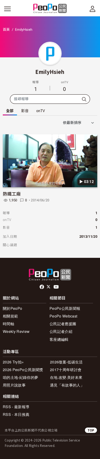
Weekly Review (16, 331)
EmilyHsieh (49, 71)
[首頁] (50, 9)
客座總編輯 (59, 339)
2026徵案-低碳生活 (66, 362)
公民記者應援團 (63, 323)
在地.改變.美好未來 (66, 377)
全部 (10, 111)
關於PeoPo (12, 308)
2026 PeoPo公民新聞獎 (23, 369)
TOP (91, 430)
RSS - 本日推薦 (16, 414)
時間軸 (8, 323)
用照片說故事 (14, 385)
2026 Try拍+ (13, 362)
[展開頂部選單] (92, 9)
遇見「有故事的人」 (67, 385)
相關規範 (10, 316)
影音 (25, 111)
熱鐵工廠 (12, 193)
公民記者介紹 (61, 331)
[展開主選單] (7, 9)
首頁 (6, 30)
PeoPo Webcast (63, 316)
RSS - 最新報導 (16, 406)
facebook (42, 287)
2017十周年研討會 (65, 369)
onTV (40, 111)
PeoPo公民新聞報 (65, 308)
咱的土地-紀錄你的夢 (20, 377)
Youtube (56, 287)
